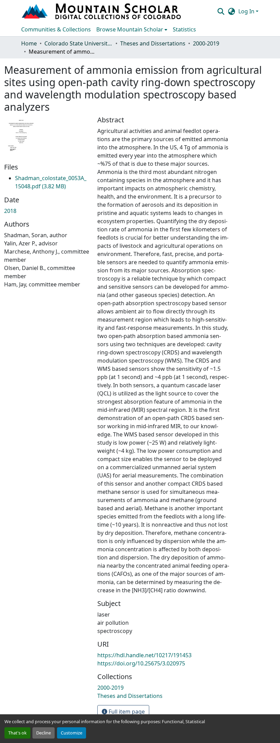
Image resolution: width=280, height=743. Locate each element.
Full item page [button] (126, 711)
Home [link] (29, 43)
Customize (71, 733)
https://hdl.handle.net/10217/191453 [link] (144, 655)
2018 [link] (10, 211)
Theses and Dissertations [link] (152, 43)
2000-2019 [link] (206, 43)
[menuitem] (131, 29)
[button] (102, 11)
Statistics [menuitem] (184, 29)
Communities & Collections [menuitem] (56, 29)
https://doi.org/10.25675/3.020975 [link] (141, 663)
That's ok (17, 733)
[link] (50, 182)
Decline (43, 733)
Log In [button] (247, 11)
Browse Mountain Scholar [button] (129, 29)
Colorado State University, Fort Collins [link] (78, 43)
